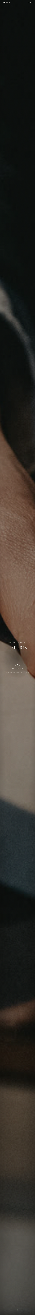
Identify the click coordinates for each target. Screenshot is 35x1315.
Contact (30, 2)
